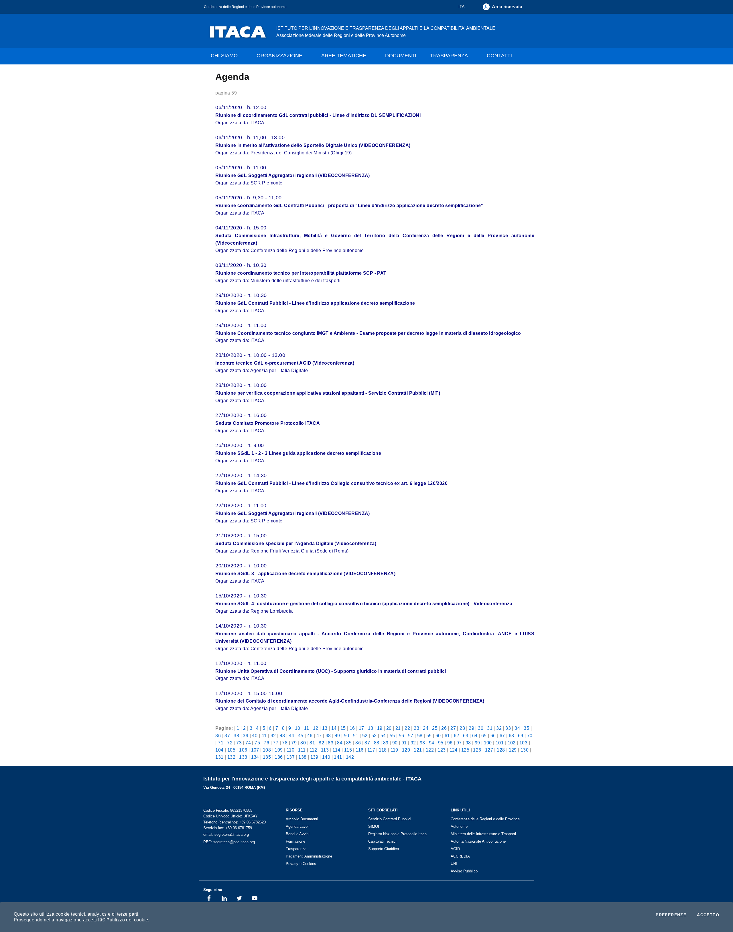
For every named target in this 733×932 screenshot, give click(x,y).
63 (465, 735)
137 (291, 757)
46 (310, 735)
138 (302, 757)
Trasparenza (296, 849)
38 (236, 735)
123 (442, 749)
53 (374, 735)
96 (450, 742)
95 (441, 742)
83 (330, 742)
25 (435, 728)
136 (279, 757)
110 (290, 749)
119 (394, 749)
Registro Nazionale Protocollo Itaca (397, 834)
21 (398, 728)
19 (380, 728)
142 (350, 757)
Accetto (708, 915)
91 (404, 742)
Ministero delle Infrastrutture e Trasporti (483, 834)
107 (255, 749)
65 (484, 735)
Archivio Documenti (302, 819)
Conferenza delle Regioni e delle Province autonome (245, 7)
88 (376, 742)
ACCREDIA (460, 856)
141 (338, 757)
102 (512, 742)
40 (254, 735)
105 (231, 749)
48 (328, 735)
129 (513, 749)
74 (248, 742)
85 (349, 742)
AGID (455, 849)
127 (489, 749)
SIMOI (373, 826)
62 (456, 735)
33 (508, 728)
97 (459, 742)
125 (465, 749)
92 (413, 742)
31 (489, 728)
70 (530, 735)
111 (302, 749)
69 (520, 735)
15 (343, 728)
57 (410, 735)
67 (502, 735)
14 (334, 728)
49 (337, 735)
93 (422, 742)
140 (326, 757)
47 (319, 735)
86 (358, 742)
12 (315, 728)
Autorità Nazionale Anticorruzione (478, 841)
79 (294, 742)
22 (407, 728)
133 (243, 757)
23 (416, 728)
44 (291, 735)
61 (447, 735)
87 (367, 742)
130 (525, 749)
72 (229, 742)
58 (420, 735)
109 (279, 749)
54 (383, 735)
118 (383, 749)
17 (361, 728)
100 (488, 742)
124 (454, 749)
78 (284, 742)
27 (453, 728)
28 (462, 728)
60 (438, 735)
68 (511, 735)
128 (501, 749)
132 (231, 757)
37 (227, 735)
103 (523, 742)
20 (389, 728)
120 (406, 749)
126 (477, 749)
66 (493, 735)
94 (431, 742)
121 (418, 749)
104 (219, 749)
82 (321, 742)
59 (429, 735)
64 (475, 735)
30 (480, 728)
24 (425, 728)
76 (266, 742)
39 (245, 735)
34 (517, 728)
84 (339, 742)
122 (430, 749)
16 (352, 728)
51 (355, 735)
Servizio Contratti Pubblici (389, 819)
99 (477, 742)
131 (219, 757)
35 (526, 728)
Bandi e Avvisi (298, 834)
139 (314, 757)
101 (500, 742)
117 (371, 749)
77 (275, 742)
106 (243, 749)
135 (267, 757)
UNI (454, 864)
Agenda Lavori (298, 826)
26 (444, 728)
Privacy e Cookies (301, 864)
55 (392, 735)
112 (313, 749)
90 (395, 742)
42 (273, 735)
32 (499, 728)
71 (220, 742)
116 (359, 749)
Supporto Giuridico (383, 849)
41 (264, 735)
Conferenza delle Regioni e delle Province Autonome (485, 823)
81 (312, 742)
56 (401, 735)
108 (267, 749)
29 (471, 728)
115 (348, 749)
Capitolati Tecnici (382, 841)
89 (386, 742)
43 (282, 735)
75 (257, 742)
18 (370, 728)
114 (336, 749)
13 (325, 728)
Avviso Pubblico (464, 871)
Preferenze (671, 915)
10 (297, 728)
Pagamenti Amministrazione (309, 856)
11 (306, 728)
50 (346, 735)
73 (239, 742)
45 (301, 735)
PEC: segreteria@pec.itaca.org (229, 842)
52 (365, 735)
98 (468, 742)
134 (255, 757)
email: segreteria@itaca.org (226, 834)
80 (303, 742)
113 (325, 749)
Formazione (295, 841)
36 (218, 735)
